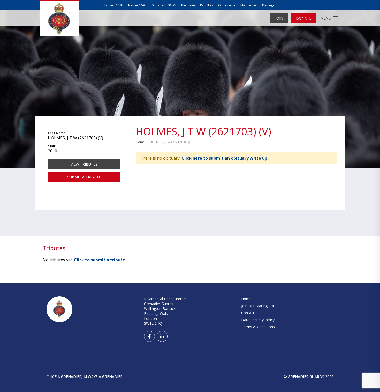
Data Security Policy (258, 319)
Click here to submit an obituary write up (224, 158)
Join (279, 18)
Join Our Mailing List (258, 305)
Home (140, 142)
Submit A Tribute (84, 176)
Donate (303, 18)
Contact (247, 312)
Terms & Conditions (258, 326)
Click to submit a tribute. (100, 260)
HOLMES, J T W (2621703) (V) (203, 131)
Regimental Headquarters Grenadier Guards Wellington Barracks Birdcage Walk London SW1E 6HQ (165, 311)
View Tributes (84, 164)
